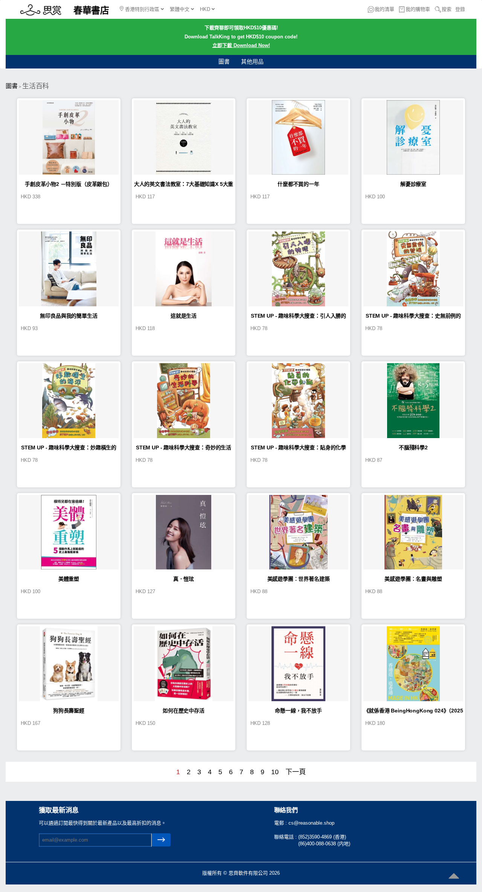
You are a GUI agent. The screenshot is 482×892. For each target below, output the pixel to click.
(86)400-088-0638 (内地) (324, 843)
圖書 (224, 61)
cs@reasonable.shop (311, 823)
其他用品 (252, 61)
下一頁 (295, 772)
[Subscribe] (161, 839)
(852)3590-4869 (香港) (322, 837)
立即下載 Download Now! (241, 45)
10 (275, 772)
